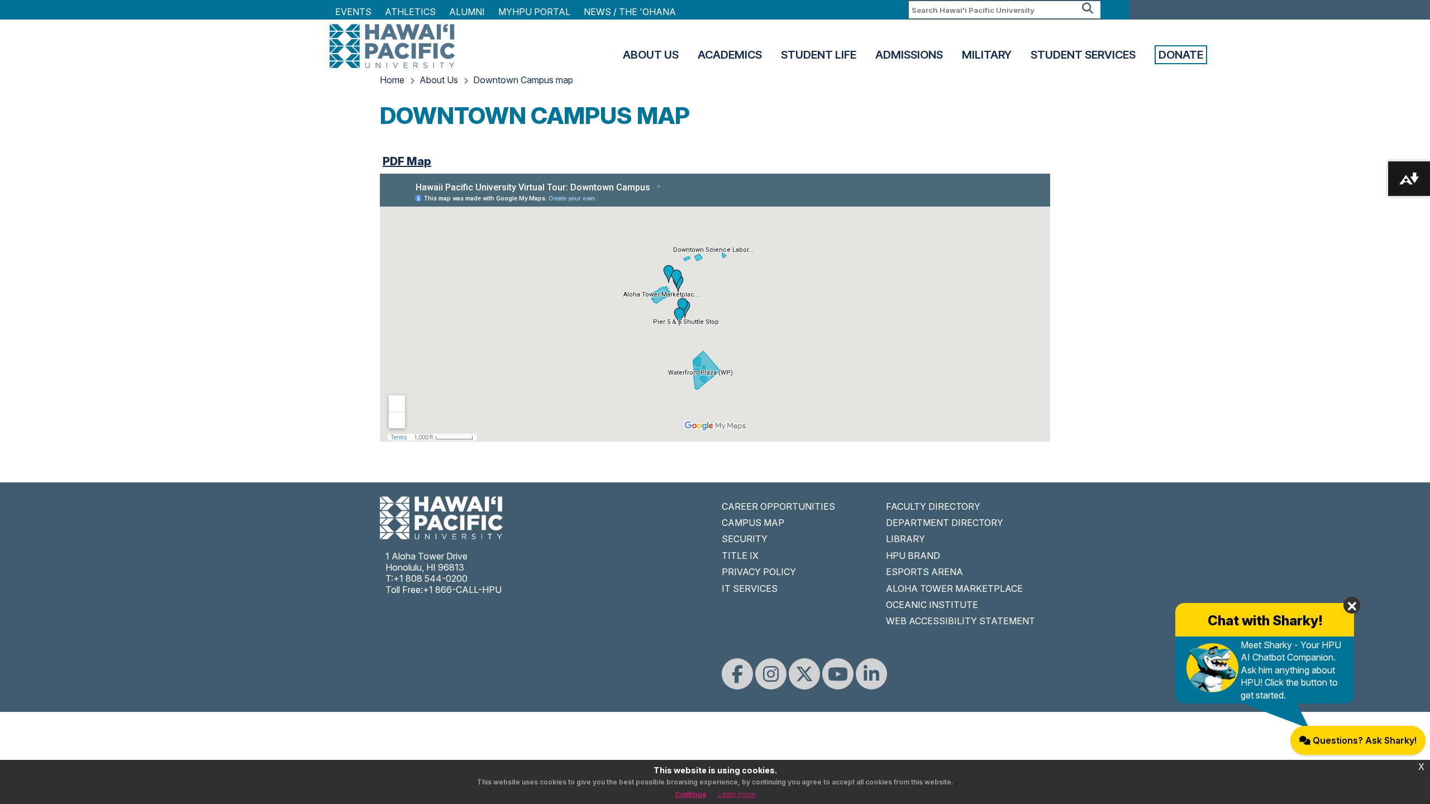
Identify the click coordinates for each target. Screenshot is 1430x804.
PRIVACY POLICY (759, 571)
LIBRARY (905, 538)
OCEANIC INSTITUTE (932, 604)
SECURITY (745, 538)
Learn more (736, 794)
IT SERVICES (750, 588)
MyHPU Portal (534, 11)
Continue (691, 794)
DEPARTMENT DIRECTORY (944, 522)
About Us (651, 54)
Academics (730, 54)
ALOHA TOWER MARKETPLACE (954, 588)
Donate (1181, 54)
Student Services (1083, 54)
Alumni (467, 11)
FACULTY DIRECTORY (933, 506)
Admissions (909, 54)
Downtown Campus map (523, 79)
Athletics (410, 11)
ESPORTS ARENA (924, 571)
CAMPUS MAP (753, 522)
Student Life (818, 54)
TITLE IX (740, 555)
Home (392, 79)
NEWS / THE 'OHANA (630, 11)
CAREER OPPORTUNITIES (778, 506)
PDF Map (407, 161)
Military (987, 54)
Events (353, 11)
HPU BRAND (913, 555)
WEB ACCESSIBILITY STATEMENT (960, 620)
